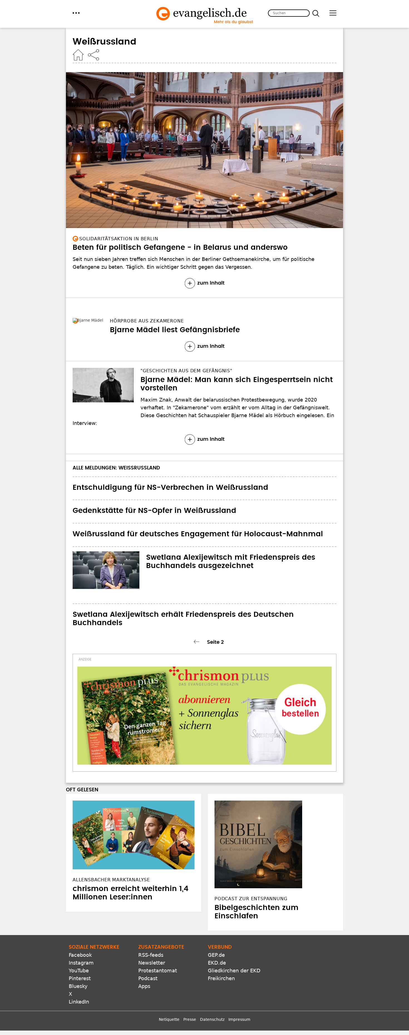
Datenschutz (212, 1019)
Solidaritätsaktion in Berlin (118, 238)
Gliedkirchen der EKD (234, 970)
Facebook (80, 955)
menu (76, 12)
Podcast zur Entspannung (251, 898)
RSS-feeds (150, 955)
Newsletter (151, 963)
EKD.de (217, 963)
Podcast (147, 978)
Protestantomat (157, 970)
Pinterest (80, 978)
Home (78, 54)
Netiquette (169, 1019)
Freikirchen (221, 978)
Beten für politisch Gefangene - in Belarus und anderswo (180, 247)
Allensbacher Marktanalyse (111, 879)
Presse (189, 1019)
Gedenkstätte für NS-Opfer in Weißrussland (154, 510)
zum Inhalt (211, 283)
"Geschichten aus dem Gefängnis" (186, 370)
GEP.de (216, 955)
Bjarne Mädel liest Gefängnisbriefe (138, 330)
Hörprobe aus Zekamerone (116, 321)
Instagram (81, 963)
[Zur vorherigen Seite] (197, 642)
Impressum (239, 1019)
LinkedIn (79, 1002)
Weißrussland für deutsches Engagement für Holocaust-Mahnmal (198, 534)
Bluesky (78, 986)
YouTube (79, 970)
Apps (144, 986)
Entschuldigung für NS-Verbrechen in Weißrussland (170, 487)
